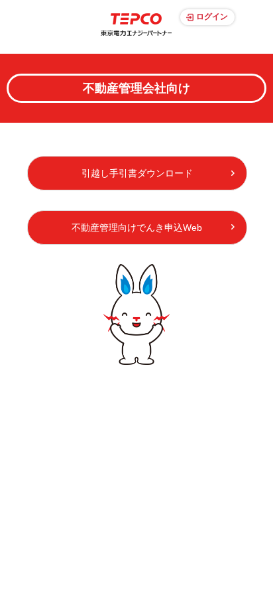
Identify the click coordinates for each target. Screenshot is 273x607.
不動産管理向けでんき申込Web (137, 227)
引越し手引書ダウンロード (137, 173)
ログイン (212, 16)
